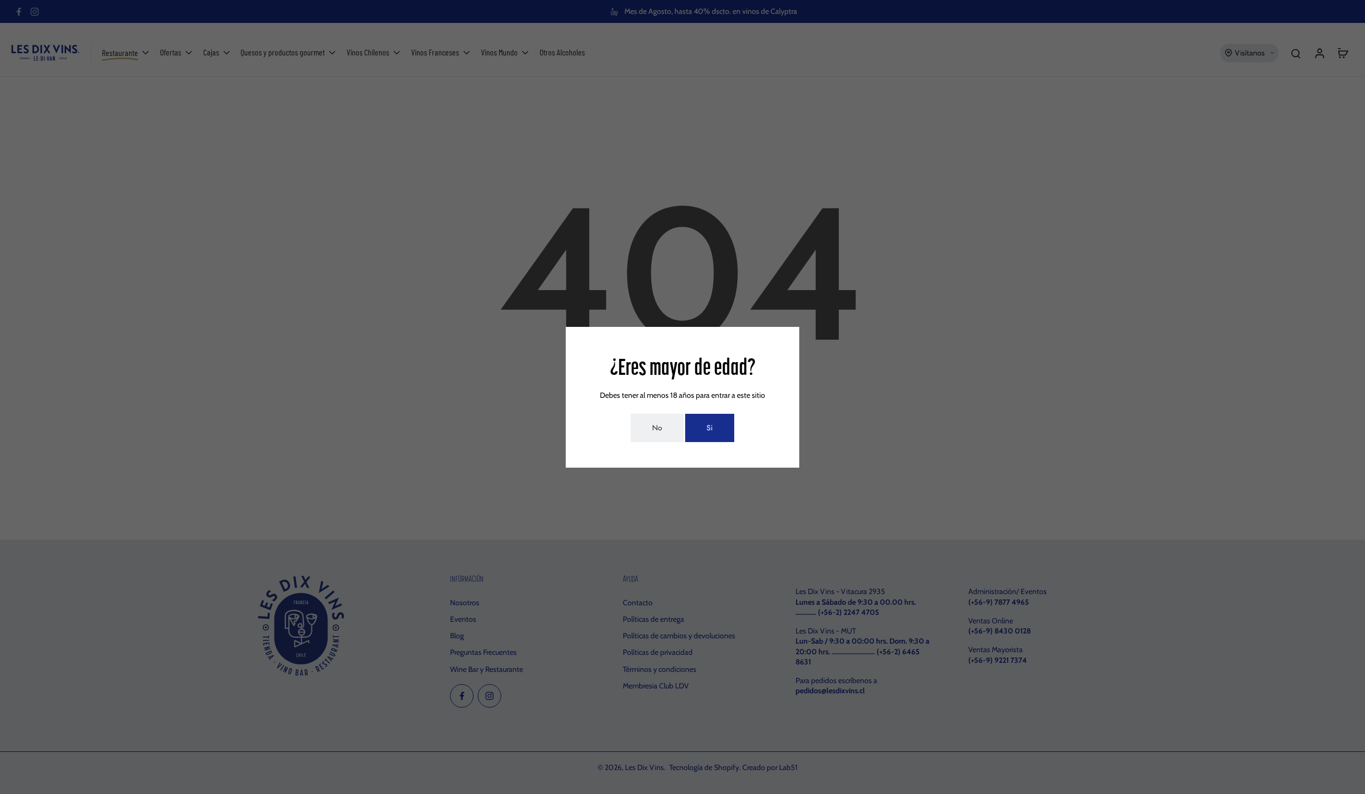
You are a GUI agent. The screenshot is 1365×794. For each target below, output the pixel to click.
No (657, 427)
